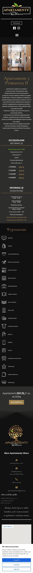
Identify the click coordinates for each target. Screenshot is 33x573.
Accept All (16, 560)
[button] (16, 23)
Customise (16, 564)
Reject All (16, 569)
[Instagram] (18, 28)
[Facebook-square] (14, 28)
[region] (16, 558)
